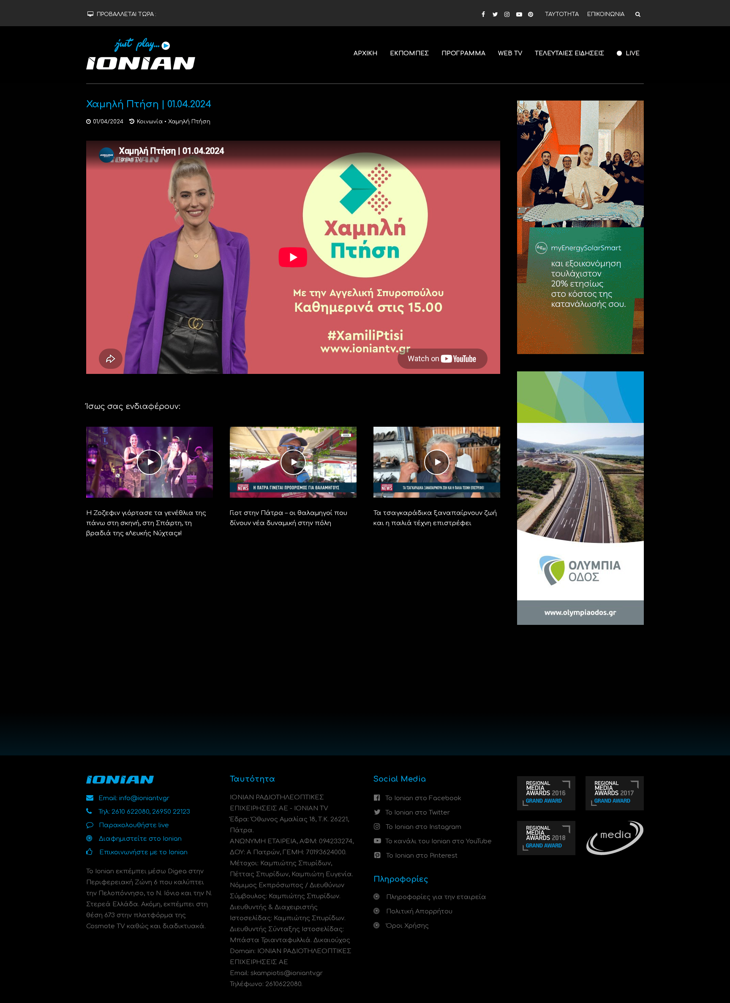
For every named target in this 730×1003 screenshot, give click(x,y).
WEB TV (510, 53)
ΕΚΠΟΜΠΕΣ (409, 53)
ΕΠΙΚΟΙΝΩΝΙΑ (605, 14)
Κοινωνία (150, 122)
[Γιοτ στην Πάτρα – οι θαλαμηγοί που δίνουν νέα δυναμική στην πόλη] (293, 462)
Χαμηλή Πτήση (189, 122)
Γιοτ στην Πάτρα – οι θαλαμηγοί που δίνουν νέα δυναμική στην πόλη (288, 518)
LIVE (632, 53)
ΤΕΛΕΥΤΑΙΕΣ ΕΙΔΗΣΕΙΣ (569, 53)
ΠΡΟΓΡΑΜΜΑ (463, 53)
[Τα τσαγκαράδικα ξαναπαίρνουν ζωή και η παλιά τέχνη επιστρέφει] (436, 462)
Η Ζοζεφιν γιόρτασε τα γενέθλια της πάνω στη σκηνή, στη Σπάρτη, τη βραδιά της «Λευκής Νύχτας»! (146, 523)
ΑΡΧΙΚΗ (365, 53)
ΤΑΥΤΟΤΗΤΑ (562, 14)
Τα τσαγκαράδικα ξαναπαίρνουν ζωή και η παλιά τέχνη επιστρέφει (435, 518)
